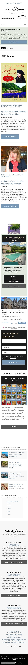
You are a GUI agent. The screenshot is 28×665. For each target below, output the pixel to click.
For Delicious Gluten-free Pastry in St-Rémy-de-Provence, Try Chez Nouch (16, 486)
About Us (7, 3)
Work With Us (13, 3)
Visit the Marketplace (14, 595)
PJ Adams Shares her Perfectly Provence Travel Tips (13, 112)
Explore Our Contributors (14, 624)
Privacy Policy (13, 358)
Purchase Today (14, 42)
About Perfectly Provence (14, 562)
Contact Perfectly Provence (9, 642)
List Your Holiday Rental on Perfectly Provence (14, 639)
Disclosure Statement (18, 641)
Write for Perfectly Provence (14, 634)
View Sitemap (22, 642)
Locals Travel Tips (16, 107)
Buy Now (14, 426)
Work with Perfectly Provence (14, 636)
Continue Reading (10, 136)
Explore (8, 107)
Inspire (9, 508)
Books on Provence (6, 105)
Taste (8, 514)
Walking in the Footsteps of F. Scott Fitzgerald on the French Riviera (17, 454)
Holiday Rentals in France (14, 637)
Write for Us (19, 3)
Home (3, 48)
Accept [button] (4, 663)
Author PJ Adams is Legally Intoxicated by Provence (12, 182)
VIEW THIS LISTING (14, 286)
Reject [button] (11, 663)
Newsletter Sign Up (14, 631)
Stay (8, 511)
